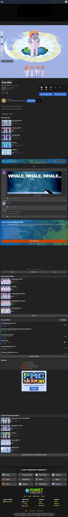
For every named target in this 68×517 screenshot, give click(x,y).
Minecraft (17, 515)
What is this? (4, 340)
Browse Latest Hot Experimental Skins (34, 455)
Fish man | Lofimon (16, 127)
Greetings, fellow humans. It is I (9, 352)
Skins (4, 80)
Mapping (10, 348)
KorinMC (64, 330)
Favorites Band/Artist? (7, 334)
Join (58, 161)
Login (38, 243)
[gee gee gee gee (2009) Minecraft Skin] (6, 281)
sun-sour (13, 432)
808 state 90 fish (16, 135)
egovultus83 (16, 123)
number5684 (15, 435)
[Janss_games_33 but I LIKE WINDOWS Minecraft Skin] (6, 421)
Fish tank (14, 149)
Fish (11, 114)
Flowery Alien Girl (15, 440)
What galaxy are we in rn (9, 323)
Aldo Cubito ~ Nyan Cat (16, 425)
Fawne (9, 99)
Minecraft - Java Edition (6, 330)
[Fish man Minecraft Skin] (6, 145)
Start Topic (63, 320)
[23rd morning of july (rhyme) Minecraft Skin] (6, 296)
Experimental (11, 80)
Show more (37, 195)
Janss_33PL (15, 421)
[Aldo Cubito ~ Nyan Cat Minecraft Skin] (6, 428)
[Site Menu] (2, 2)
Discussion (15, 330)
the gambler (16, 138)
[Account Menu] (66, 2)
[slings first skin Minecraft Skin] (6, 450)
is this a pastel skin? (16, 308)
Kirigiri (3, 169)
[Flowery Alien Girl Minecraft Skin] (6, 442)
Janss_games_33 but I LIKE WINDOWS (20, 418)
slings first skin (15, 447)
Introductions (7, 353)
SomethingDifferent (18, 145)
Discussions (3, 324)
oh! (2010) (13, 286)
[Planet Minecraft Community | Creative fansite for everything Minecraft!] (34, 491)
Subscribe (31, 101)
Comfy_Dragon (5, 209)
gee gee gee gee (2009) (17, 279)
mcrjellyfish (4, 200)
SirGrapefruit (16, 152)
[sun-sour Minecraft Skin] (6, 435)
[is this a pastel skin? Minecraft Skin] (6, 311)
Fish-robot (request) (17, 120)
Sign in (63, 161)
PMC (2, 353)
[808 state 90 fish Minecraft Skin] (6, 137)
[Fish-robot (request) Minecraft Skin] (6, 123)
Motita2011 (15, 428)
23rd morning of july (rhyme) (18, 293)
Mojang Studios (28, 515)
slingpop (15, 450)
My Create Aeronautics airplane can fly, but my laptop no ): (16, 329)
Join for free (34, 241)
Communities (4, 348)
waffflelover (64, 342)
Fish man (14, 142)
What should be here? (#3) (8, 346)
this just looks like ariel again (18, 300)
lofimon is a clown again (19, 131)
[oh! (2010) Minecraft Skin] (6, 289)
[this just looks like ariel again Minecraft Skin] (6, 303)
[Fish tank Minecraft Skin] (6, 152)
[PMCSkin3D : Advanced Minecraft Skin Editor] (34, 391)
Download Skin (47, 94)
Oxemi (14, 443)
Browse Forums (34, 356)
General (9, 324)
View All (34, 315)
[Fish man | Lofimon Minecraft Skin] (6, 130)
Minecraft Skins (30, 269)
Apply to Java (61, 94)
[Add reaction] (10, 198)
